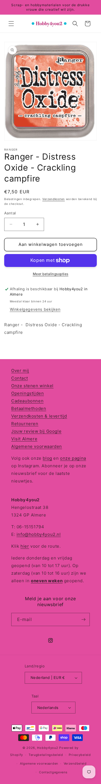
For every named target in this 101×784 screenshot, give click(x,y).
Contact (19, 378)
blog (47, 458)
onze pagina (73, 458)
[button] (11, 23)
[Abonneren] (83, 619)
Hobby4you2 (47, 748)
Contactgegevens (53, 772)
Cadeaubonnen (27, 401)
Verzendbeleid (75, 763)
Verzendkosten (53, 199)
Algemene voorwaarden (36, 446)
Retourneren (24, 423)
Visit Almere (24, 438)
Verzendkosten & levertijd (39, 416)
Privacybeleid (80, 755)
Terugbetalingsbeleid (46, 755)
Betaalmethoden (28, 408)
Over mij (20, 370)
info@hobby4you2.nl (39, 534)
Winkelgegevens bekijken (35, 309)
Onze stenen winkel (32, 385)
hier (24, 546)
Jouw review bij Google (36, 431)
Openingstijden (27, 393)
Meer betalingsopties (50, 274)
